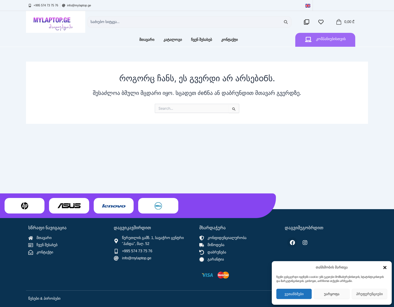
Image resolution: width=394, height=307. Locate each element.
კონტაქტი (229, 40)
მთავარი (146, 40)
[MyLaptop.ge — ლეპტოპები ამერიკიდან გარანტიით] (55, 22)
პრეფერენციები (369, 294)
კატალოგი (172, 40)
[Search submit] (285, 22)
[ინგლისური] (307, 5)
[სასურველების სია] (322, 22)
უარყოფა (332, 294)
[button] (385, 267)
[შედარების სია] (308, 22)
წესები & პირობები (44, 298)
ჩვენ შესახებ (201, 40)
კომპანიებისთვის (331, 39)
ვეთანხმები (294, 294)
